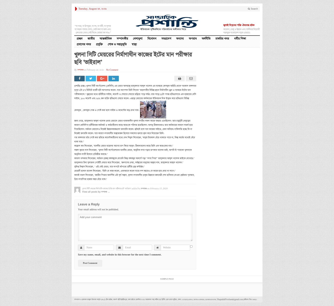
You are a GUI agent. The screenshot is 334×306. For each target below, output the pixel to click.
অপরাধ (193, 39)
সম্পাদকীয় (122, 39)
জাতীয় (91, 39)
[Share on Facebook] (80, 78)
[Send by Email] (190, 78)
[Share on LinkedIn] (114, 78)
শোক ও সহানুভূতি (117, 44)
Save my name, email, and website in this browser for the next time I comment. (120, 254)
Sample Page (167, 279)
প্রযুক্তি (99, 44)
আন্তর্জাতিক (106, 39)
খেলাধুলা (137, 39)
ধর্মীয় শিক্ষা (240, 39)
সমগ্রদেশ (166, 39)
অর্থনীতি (206, 39)
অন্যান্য (180, 39)
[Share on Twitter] (91, 78)
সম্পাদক (80, 70)
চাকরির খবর (222, 39)
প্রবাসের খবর (84, 44)
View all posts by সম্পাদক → (96, 191)
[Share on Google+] (102, 78)
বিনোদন (152, 39)
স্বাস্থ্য (134, 44)
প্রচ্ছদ (80, 39)
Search (254, 8)
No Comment (112, 70)
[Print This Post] (179, 78)
